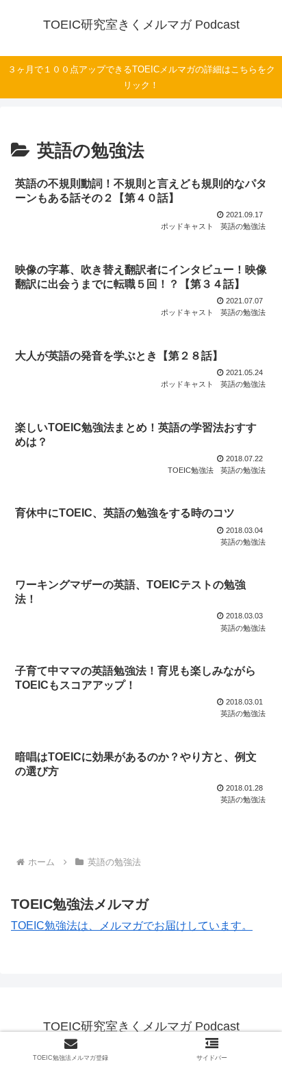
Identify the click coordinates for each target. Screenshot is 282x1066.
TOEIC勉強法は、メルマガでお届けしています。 (132, 925)
